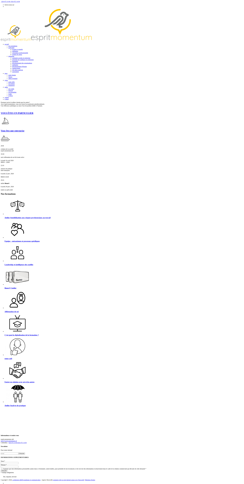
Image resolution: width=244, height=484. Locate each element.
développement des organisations (22, 63)
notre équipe (12, 75)
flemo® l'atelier (10, 288)
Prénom (4, 465)
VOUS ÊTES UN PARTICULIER (17, 113)
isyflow (10, 96)
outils (6, 87)
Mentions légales (90, 480)
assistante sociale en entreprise (21, 58)
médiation (15, 51)
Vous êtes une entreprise (12, 130)
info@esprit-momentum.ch (9, 441)
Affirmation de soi (12, 312)
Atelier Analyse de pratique (15, 406)
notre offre (11, 82)
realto (10, 94)
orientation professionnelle (20, 53)
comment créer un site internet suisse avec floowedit (68, 480)
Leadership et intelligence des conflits (19, 265)
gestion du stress (17, 54)
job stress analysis (17, 70)
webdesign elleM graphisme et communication (26, 480)
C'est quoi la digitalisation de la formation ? (22, 335)
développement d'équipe (19, 66)
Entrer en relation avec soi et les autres (19, 382)
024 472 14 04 (5, 1)
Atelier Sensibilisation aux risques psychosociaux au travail (28, 218)
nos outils (11, 89)
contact (7, 97)
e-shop (7, 99)
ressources (11, 85)
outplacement (16, 68)
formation (15, 61)
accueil (7, 44)
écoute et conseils (17, 49)
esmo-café (8, 359)
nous (6, 73)
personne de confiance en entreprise (23, 60)
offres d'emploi (12, 78)
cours (6, 80)
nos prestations (12, 46)
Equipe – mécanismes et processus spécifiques (22, 241)
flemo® (10, 90)
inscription (11, 84)
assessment (15, 72)
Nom (3, 461)
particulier (11, 47)
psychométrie (12, 92)
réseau (10, 77)
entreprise (11, 56)
